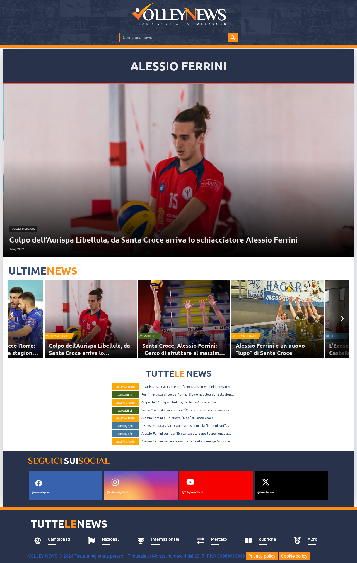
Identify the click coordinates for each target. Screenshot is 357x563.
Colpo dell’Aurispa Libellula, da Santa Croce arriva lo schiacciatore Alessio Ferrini (61, 353)
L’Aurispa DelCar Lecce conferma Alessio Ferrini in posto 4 (185, 386)
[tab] (55, 541)
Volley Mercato (29, 335)
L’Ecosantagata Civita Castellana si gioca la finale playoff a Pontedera (184, 425)
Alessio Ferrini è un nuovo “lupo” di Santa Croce (241, 349)
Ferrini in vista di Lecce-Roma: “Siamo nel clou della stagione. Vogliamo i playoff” (187, 394)
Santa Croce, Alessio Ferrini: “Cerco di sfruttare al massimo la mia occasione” (154, 353)
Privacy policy (262, 556)
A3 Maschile (125, 395)
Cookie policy (294, 556)
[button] (11, 314)
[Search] (232, 37)
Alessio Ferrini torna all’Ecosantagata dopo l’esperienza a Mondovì (184, 433)
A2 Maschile (120, 335)
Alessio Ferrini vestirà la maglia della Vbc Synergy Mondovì (185, 441)
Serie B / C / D (307, 335)
